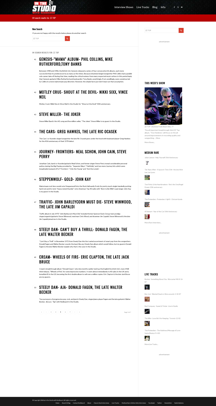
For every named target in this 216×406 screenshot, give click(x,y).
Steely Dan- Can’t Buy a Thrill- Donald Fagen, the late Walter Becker (83, 231)
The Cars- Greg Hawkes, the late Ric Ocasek (78, 131)
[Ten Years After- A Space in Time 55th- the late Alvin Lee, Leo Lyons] (147, 177)
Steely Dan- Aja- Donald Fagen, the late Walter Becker (80, 289)
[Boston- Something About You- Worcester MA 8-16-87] (147, 287)
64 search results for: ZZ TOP (44, 17)
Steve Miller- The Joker (60, 114)
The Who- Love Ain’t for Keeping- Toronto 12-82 (162, 318)
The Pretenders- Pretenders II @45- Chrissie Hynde (163, 199)
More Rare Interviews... (153, 223)
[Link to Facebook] (174, 7)
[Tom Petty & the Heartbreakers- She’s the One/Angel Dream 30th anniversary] (147, 192)
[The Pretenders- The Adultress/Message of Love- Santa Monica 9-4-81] (147, 338)
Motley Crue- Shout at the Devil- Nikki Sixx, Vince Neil (83, 94)
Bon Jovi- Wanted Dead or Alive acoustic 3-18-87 (163, 294)
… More (157, 138)
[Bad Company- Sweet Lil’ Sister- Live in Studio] (147, 311)
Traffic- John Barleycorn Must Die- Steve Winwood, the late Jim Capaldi (85, 204)
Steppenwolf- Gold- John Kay (65, 179)
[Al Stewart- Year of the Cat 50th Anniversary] (147, 216)
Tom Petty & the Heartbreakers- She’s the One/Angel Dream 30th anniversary (164, 185)
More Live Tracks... (151, 344)
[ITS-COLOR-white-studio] (44, 7)
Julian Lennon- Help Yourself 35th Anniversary (161, 158)
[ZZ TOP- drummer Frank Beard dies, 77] (163, 106)
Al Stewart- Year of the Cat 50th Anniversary (161, 212)
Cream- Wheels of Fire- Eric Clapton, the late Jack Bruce (84, 259)
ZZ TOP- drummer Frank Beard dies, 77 (159, 127)
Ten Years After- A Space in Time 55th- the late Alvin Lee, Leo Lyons (164, 171)
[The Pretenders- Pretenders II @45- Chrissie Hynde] (147, 204)
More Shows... (150, 142)
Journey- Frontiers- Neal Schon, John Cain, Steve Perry (82, 154)
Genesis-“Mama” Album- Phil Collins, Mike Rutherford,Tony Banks (76, 61)
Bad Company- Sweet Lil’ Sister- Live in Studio (161, 306)
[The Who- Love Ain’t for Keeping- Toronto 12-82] (147, 323)
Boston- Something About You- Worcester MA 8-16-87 (164, 280)
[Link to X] (178, 7)
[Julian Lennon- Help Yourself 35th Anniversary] (147, 162)
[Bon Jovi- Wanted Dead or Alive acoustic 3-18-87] (147, 299)
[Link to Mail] (182, 7)
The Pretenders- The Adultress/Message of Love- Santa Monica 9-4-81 (163, 331)
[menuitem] (124, 7)
